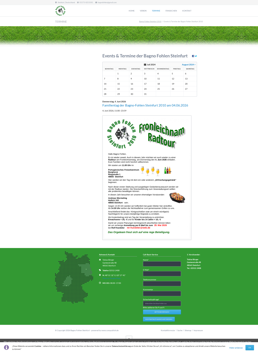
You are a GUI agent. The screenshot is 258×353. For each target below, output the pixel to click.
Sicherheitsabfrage (151, 299)
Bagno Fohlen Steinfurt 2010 (150, 21)
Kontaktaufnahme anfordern (158, 319)
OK (249, 347)
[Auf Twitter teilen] (196, 56)
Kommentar (148, 289)
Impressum (198, 330)
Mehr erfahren (236, 347)
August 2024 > (189, 64)
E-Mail (147, 269)
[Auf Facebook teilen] (193, 56)
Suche (179, 330)
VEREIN (143, 11)
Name (147, 259)
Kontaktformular (168, 330)
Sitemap (188, 330)
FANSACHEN (171, 11)
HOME (132, 11)
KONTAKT (186, 11)
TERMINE (156, 11)
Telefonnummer (149, 279)
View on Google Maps (112, 278)
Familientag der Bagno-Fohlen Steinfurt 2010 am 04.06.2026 (145, 105)
